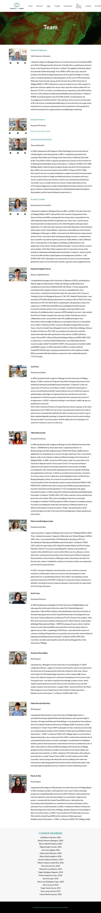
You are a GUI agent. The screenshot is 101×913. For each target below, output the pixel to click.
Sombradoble (64, 907)
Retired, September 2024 (40, 131)
